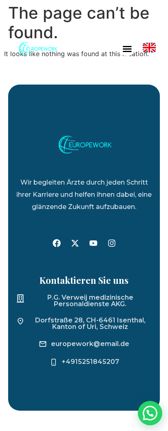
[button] (127, 48)
